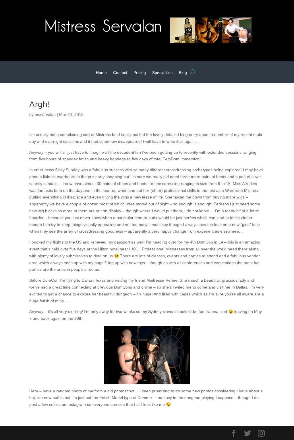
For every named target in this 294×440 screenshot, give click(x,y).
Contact (120, 73)
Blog (183, 73)
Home (101, 73)
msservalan (45, 114)
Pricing (140, 73)
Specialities (162, 73)
